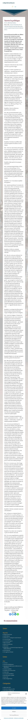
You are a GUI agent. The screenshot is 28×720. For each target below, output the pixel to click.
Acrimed (5, 662)
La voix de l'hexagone (8, 641)
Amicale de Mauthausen (9, 664)
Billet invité (6, 687)
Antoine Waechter (14, 24)
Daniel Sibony (7, 636)
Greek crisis (6, 672)
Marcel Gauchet (7, 642)
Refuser (14, 711)
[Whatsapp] (18, 614)
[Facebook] (10, 614)
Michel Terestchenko (8, 644)
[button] (26, 694)
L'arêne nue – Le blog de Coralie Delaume (12, 637)
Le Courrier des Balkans (9, 673)
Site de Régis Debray (8, 678)
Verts (6, 29)
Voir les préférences (14, 715)
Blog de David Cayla (8, 634)
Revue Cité (6, 677)
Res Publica (13, 23)
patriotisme (15, 28)
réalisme (21, 28)
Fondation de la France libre (9, 670)
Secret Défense (7, 650)
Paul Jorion (6, 645)
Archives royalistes (7, 668)
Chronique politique (8, 690)
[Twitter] (13, 614)
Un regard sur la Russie (8, 652)
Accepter (14, 708)
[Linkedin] (15, 614)
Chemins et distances (8, 689)
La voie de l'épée (7, 639)
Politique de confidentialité (8, 718)
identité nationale (13, 26)
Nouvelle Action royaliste (9, 675)
